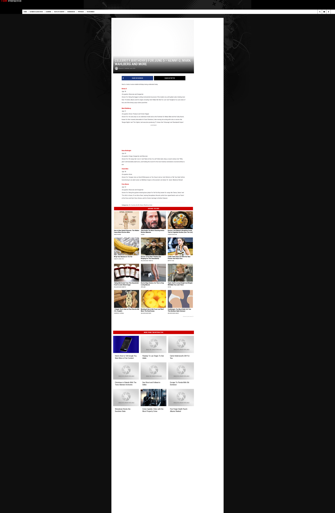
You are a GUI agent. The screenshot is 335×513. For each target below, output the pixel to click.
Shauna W (121, 68)
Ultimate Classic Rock (36, 11)
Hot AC (138, 205)
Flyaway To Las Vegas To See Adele (153, 357)
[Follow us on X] (333, 12)
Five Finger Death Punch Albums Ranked (178, 410)
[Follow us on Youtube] (324, 12)
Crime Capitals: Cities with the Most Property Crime (152, 410)
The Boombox (90, 11)
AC (130, 205)
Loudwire (48, 11)
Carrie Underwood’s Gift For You (180, 357)
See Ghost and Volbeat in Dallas (151, 383)
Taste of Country (59, 11)
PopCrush (81, 11)
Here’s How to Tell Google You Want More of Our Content (126, 357)
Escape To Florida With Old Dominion (179, 383)
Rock (151, 205)
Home (25, 11)
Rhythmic (146, 205)
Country (133, 205)
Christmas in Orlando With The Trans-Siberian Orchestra (125, 383)
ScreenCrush (71, 11)
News (141, 205)
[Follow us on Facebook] (328, 12)
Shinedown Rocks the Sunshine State (122, 410)
